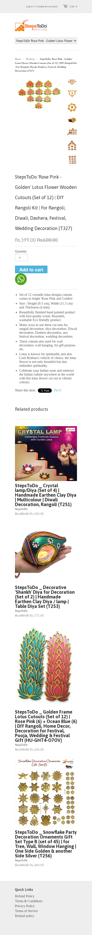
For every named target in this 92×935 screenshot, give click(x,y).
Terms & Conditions (28, 901)
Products (30, 59)
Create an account (47, 6)
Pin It (57, 390)
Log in (29, 6)
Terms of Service (26, 911)
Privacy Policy (25, 906)
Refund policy (24, 916)
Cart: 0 (73, 6)
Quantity (21, 251)
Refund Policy (24, 896)
